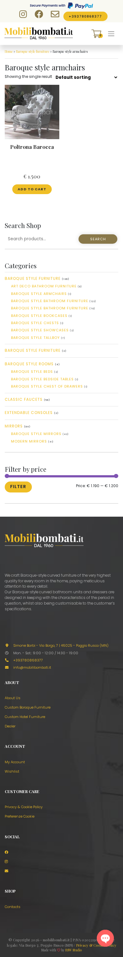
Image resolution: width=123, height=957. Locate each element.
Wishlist (12, 771)
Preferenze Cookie (19, 816)
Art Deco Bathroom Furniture (44, 286)
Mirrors (14, 426)
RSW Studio (73, 950)
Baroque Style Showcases (40, 330)
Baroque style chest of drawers (47, 386)
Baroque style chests (35, 322)
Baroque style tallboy (35, 337)
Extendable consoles (29, 412)
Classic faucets (24, 399)
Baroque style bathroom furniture (49, 300)
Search (98, 239)
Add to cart (32, 189)
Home (9, 51)
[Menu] (111, 33)
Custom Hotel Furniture (25, 716)
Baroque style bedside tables (42, 379)
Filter (18, 487)
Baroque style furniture (32, 51)
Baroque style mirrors (36, 433)
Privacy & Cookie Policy (24, 806)
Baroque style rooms (29, 364)
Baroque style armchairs (39, 293)
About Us (12, 697)
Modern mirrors (29, 441)
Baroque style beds (32, 371)
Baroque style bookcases (39, 315)
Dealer (10, 726)
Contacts (12, 906)
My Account (15, 761)
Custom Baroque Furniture (27, 707)
